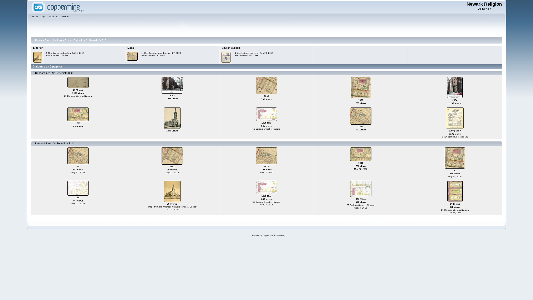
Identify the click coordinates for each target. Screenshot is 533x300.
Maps (130, 47)
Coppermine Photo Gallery (274, 235)
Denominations (53, 40)
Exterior (38, 47)
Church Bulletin (231, 47)
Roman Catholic (74, 40)
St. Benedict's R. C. (96, 40)
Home (38, 40)
